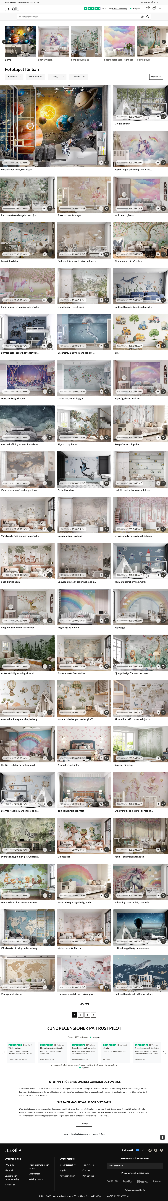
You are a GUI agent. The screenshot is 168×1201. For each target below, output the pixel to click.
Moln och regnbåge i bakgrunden (75, 902)
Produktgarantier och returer (39, 1166)
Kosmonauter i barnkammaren (130, 581)
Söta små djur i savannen (70, 535)
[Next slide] (164, 42)
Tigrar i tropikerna (67, 444)
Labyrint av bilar (9, 261)
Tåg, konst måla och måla (71, 810)
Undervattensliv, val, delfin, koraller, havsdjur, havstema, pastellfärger (133, 994)
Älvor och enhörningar (69, 215)
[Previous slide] (4, 42)
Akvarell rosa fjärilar (68, 764)
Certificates (34, 1173)
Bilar (116, 352)
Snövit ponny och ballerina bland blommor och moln (77, 581)
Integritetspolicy (67, 1164)
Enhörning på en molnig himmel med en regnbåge (133, 902)
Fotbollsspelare (66, 490)
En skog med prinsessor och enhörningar (133, 535)
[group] (53, 43)
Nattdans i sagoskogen (13, 398)
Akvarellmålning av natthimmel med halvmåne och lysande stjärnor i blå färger (20, 444)
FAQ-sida (9, 1164)
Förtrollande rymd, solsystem (16, 169)
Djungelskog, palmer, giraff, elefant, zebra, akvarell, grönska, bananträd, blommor (20, 856)
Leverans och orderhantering (12, 1177)
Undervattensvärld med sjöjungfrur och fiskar (77, 994)
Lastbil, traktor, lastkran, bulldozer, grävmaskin (133, 490)
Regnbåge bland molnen (127, 398)
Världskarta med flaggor (70, 398)
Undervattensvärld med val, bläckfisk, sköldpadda (133, 306)
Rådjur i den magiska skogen (129, 856)
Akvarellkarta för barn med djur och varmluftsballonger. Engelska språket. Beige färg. (133, 719)
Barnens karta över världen (71, 673)
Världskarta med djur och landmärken (20, 535)
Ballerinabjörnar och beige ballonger (77, 261)
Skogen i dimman (123, 764)
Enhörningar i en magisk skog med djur (20, 306)
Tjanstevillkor (88, 1164)
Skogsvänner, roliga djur (127, 444)
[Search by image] (142, 17)
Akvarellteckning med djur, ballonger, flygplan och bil (20, 719)
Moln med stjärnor (124, 215)
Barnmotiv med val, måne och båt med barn (77, 352)
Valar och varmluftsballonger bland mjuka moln (20, 490)
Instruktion (10, 1184)
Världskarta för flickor (69, 948)
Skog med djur (122, 123)
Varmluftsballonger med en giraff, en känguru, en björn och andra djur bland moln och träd (77, 719)
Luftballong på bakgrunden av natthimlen (133, 948)
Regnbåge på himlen (68, 627)
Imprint (63, 1170)
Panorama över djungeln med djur (18, 215)
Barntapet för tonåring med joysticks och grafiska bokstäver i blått (20, 352)
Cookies (86, 1170)
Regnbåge (119, 627)
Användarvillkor (67, 1175)
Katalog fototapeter (79, 1134)
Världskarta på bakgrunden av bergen (20, 948)
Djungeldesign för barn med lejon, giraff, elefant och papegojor (133, 673)
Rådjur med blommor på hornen (17, 627)
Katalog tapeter (36, 1179)
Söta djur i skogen (10, 581)
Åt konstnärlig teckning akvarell (17, 673)
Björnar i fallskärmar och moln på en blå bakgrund (20, 810)
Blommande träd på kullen (128, 261)
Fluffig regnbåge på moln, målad (18, 764)
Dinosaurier (64, 856)
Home (65, 1134)
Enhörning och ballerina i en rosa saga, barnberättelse (133, 810)
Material (9, 1170)
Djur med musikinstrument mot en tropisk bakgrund (20, 902)
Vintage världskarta (11, 994)
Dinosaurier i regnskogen (71, 306)
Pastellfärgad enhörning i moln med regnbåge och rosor (133, 169)
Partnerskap (88, 1175)
